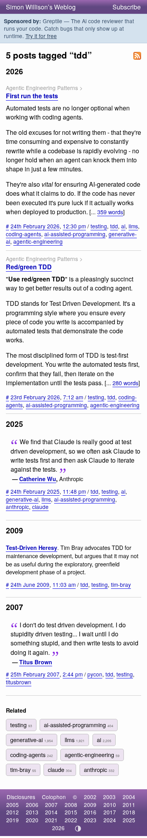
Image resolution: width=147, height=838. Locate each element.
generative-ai (22, 499)
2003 (109, 797)
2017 (109, 812)
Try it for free (41, 36)
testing (99, 226)
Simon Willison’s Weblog (41, 6)
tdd (114, 226)
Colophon (54, 797)
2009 (90, 805)
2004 (129, 797)
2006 (32, 805)
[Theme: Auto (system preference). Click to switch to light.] (78, 828)
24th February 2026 (35, 226)
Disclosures (21, 797)
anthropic (17, 507)
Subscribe (127, 6)
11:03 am (64, 584)
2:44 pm (73, 674)
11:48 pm (74, 491)
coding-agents (23, 234)
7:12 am (73, 397)
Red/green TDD (29, 266)
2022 (71, 820)
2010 (109, 805)
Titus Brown (35, 662)
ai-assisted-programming (74, 234)
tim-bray (121, 584)
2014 (51, 812)
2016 (90, 812)
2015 (71, 812)
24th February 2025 (35, 491)
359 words (110, 212)
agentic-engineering (38, 241)
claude (40, 507)
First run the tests (32, 95)
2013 (32, 812)
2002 (90, 797)
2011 (129, 805)
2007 (51, 805)
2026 (58, 828)
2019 (12, 820)
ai (123, 226)
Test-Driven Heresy (31, 547)
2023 (90, 820)
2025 (129, 820)
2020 (32, 820)
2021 (51, 820)
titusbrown (18, 682)
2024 (109, 820)
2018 (129, 812)
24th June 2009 (30, 584)
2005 (12, 805)
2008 (71, 805)
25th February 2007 (35, 674)
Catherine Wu (37, 479)
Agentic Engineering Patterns (42, 88)
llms (133, 226)
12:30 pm (74, 226)
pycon (94, 674)
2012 (12, 812)
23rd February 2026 (35, 397)
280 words (125, 383)
